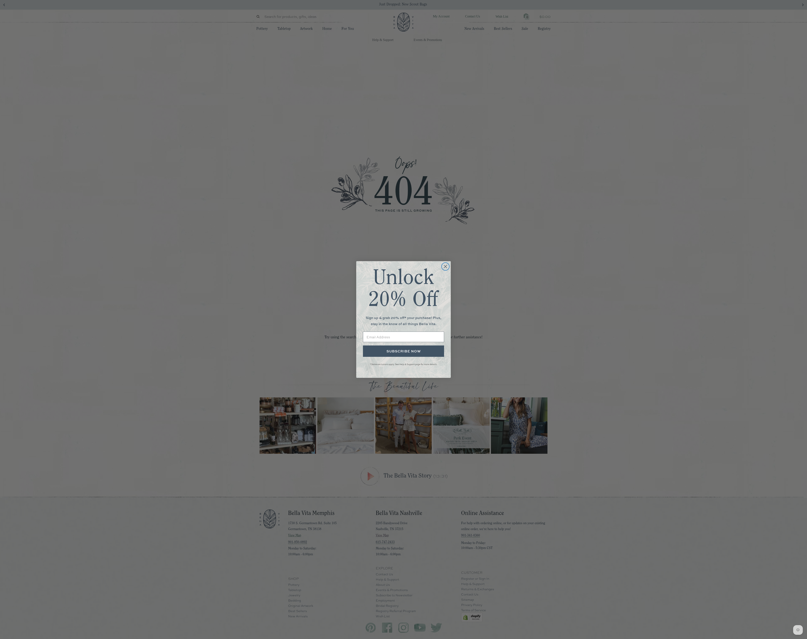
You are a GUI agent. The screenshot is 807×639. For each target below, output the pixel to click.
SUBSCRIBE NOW (403, 351)
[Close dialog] (445, 266)
